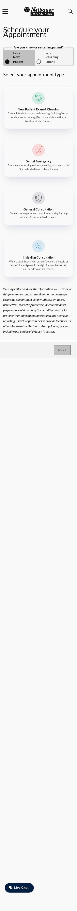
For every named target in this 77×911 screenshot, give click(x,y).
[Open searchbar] (70, 11)
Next (62, 350)
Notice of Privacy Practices (37, 331)
